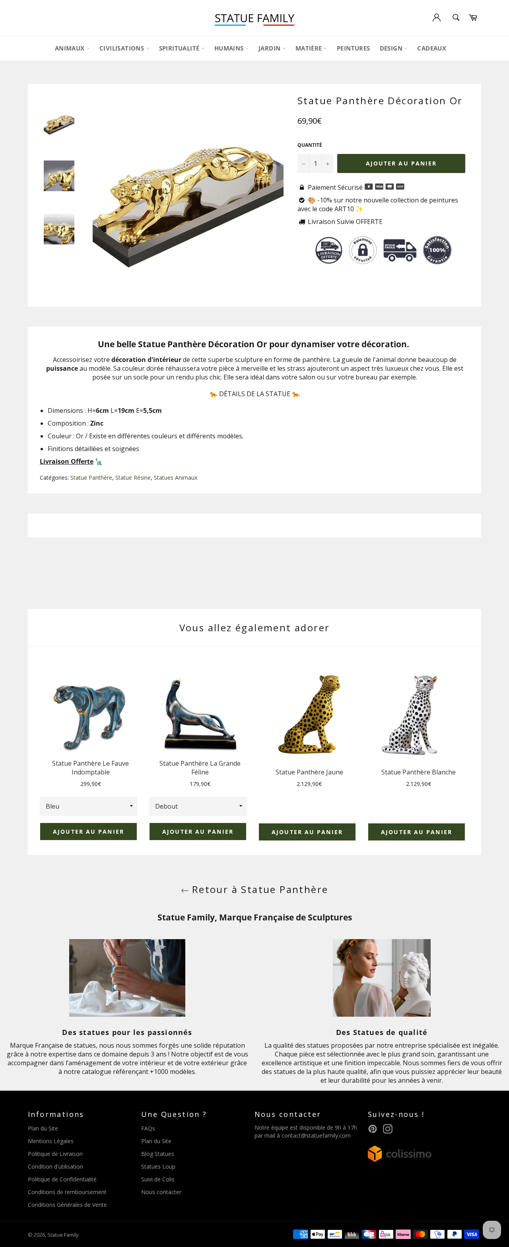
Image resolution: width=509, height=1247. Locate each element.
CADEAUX (431, 48)
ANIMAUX (70, 48)
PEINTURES (353, 48)
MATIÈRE (309, 48)
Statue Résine (133, 477)
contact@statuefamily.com (316, 1135)
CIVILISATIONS (122, 48)
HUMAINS (229, 48)
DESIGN (392, 48)
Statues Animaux (175, 477)
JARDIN (270, 48)
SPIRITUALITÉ (180, 48)
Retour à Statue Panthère (258, 889)
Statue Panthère (91, 477)
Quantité (309, 145)
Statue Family (62, 1234)
